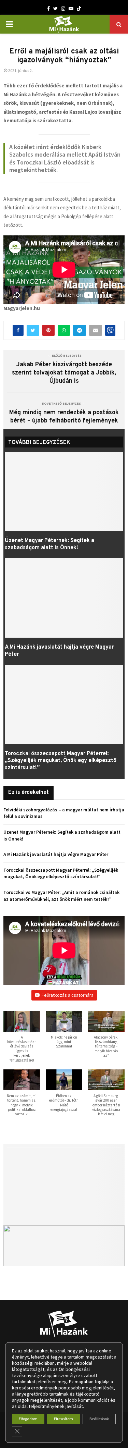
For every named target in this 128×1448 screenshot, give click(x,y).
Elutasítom (63, 1418)
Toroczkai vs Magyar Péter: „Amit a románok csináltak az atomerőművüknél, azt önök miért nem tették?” (61, 895)
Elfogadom (28, 1418)
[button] (22, 1040)
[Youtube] (71, 8)
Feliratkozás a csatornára (68, 995)
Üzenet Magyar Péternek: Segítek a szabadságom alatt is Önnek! (49, 544)
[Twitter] (55, 8)
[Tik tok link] (79, 8)
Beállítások (99, 1418)
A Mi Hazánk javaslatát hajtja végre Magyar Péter (55, 854)
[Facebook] (48, 8)
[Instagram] (63, 8)
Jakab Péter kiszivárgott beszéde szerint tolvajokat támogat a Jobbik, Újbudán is (64, 373)
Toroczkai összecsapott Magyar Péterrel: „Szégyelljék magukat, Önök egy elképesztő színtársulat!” (60, 761)
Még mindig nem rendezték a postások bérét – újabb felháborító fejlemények (64, 417)
